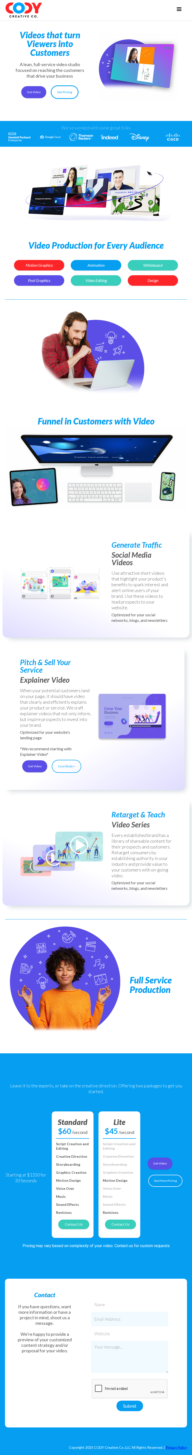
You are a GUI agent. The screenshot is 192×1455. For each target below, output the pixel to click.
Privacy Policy (176, 1447)
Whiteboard (152, 265)
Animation (96, 265)
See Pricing (64, 92)
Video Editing (96, 280)
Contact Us (74, 1224)
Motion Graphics (39, 265)
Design (153, 280)
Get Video (33, 92)
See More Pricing (165, 1181)
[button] (179, 9)
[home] (23, 10)
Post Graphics (39, 280)
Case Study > (66, 766)
